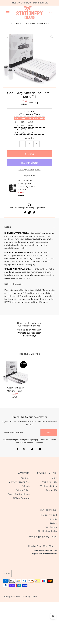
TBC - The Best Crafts (46, 531)
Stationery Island (48, 515)
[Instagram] (24, 449)
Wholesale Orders (48, 486)
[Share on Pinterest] (34, 213)
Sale (17, 24)
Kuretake (52, 519)
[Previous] (7, 37)
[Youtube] (40, 449)
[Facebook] (17, 449)
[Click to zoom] (52, 37)
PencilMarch (51, 527)
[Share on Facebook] (25, 213)
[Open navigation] (8, 12)
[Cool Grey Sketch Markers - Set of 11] (15, 372)
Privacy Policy (23, 490)
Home (11, 24)
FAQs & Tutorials (49, 482)
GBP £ (8, 573)
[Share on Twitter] (30, 213)
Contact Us (51, 490)
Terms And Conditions (19, 494)
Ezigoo (53, 523)
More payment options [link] (29, 170)
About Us (25, 478)
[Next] (14, 37)
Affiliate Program (21, 498)
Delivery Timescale (13, 284)
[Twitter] (32, 449)
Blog (54, 478)
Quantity (29, 138)
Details (7, 227)
